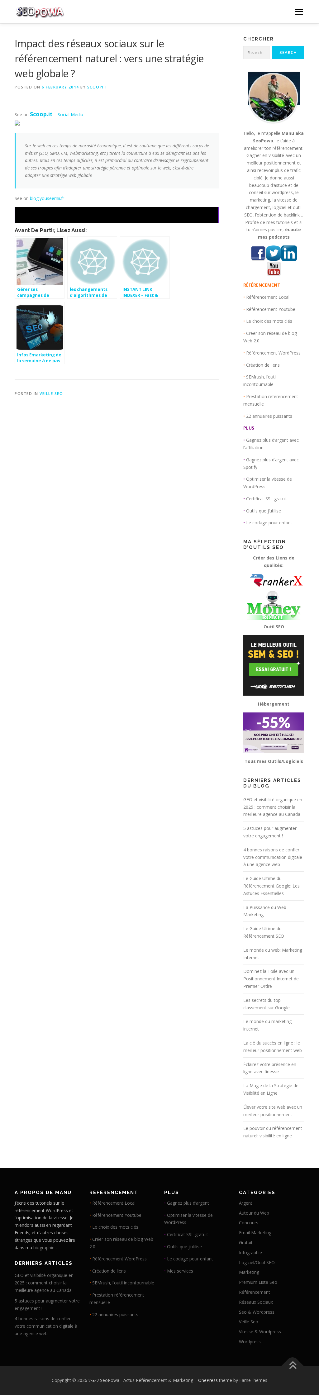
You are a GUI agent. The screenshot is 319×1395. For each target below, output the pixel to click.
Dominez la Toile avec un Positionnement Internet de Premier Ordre (271, 978)
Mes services (180, 1271)
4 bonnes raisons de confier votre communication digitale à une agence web (272, 857)
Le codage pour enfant (269, 523)
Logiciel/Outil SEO (257, 1262)
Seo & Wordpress (256, 1312)
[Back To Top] (293, 1366)
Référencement (254, 1292)
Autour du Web (254, 1213)
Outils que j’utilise (263, 511)
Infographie (250, 1252)
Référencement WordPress (273, 353)
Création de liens (263, 365)
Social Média (70, 114)
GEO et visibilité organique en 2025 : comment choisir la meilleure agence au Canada (272, 807)
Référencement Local (267, 297)
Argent (245, 1203)
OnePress (208, 1380)
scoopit (97, 87)
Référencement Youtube (270, 309)
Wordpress (250, 1342)
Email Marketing (255, 1233)
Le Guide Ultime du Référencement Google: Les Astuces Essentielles (271, 885)
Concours (248, 1223)
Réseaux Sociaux (256, 1302)
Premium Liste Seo (258, 1282)
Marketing (249, 1272)
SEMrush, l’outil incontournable (123, 1283)
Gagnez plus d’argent (188, 1203)
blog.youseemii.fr (47, 198)
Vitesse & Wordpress (260, 1332)
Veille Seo (51, 393)
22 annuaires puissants (269, 416)
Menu (298, 12)
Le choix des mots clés (269, 321)
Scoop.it (41, 114)
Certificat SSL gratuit (266, 499)
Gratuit (246, 1242)
